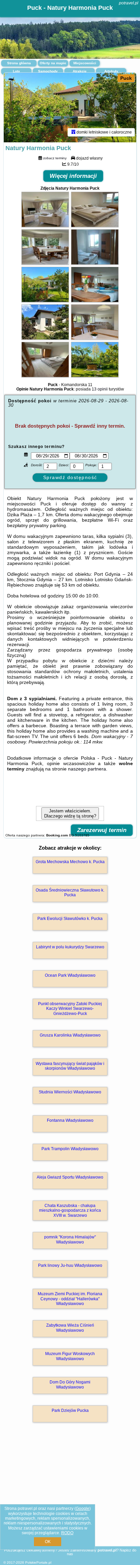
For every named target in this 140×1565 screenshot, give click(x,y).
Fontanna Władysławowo (70, 1120)
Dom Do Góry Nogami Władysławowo (70, 1384)
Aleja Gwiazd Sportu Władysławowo (70, 1177)
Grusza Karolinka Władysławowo (70, 1035)
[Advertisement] (70, 1494)
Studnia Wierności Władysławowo (70, 1092)
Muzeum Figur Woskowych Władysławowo (70, 1356)
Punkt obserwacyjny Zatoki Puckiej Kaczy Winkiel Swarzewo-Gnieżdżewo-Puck (70, 1008)
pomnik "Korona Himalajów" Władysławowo (70, 1239)
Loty (16, 71)
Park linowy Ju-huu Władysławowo (70, 1265)
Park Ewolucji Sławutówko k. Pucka (70, 918)
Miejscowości (84, 63)
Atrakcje (80, 71)
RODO (67, 1533)
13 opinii (100, 389)
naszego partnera (87, 769)
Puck (126, 78)
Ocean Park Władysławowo (70, 975)
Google (82, 1508)
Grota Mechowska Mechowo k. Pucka (70, 861)
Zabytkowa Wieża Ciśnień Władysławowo (70, 1327)
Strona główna (19, 63)
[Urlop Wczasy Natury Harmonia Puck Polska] (45, 225)
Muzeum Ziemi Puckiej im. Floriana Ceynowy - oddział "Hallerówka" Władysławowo (70, 1298)
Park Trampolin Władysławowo (70, 1148)
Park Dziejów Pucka (70, 1410)
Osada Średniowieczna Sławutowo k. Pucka (70, 892)
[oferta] (73, 132)
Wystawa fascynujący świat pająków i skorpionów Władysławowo (70, 1066)
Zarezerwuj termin (101, 830)
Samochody (48, 71)
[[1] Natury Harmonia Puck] (70, 107)
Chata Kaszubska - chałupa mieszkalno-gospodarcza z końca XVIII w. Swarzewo (70, 1210)
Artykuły (111, 71)
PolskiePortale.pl (38, 1562)
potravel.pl (128, 3)
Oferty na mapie (53, 63)
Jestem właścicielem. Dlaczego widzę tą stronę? (70, 813)
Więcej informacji (73, 176)
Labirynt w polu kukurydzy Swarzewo (70, 947)
